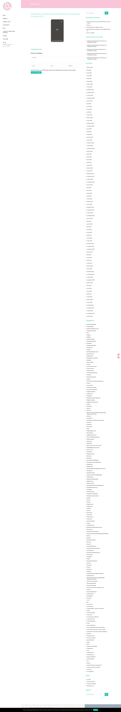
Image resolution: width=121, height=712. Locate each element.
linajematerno (90, 648)
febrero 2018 (90, 299)
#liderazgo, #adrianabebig (92, 479)
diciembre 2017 (90, 305)
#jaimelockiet (90, 466)
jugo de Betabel (90, 640)
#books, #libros (90, 362)
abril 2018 (89, 294)
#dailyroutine (90, 393)
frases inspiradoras (91, 625)
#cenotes (89, 374)
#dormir (88, 408)
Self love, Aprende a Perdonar (93, 667)
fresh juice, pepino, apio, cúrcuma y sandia (96, 629)
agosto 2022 (90, 184)
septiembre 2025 (91, 98)
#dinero (88, 404)
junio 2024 (89, 128)
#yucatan (89, 598)
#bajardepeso (90, 355)
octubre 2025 (90, 95)
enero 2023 (89, 170)
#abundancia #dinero (91, 324)
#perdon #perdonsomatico (93, 531)
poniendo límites (90, 658)
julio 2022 (89, 187)
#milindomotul (90, 504)
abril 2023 (89, 162)
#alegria (88, 335)
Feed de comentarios (91, 683)
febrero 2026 (90, 84)
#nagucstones (90, 516)
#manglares (89, 489)
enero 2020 (89, 240)
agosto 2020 (90, 224)
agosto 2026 (90, 67)
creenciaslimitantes (91, 621)
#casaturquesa (90, 370)
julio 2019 (89, 254)
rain (88, 660)
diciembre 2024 (90, 123)
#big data (89, 360)
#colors (88, 383)
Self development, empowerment (94, 665)
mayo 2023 (89, 159)
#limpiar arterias (90, 483)
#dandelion (89, 395)
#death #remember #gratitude (93, 397)
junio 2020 (89, 229)
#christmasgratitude (91, 376)
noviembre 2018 (90, 274)
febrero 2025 (90, 117)
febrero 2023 (90, 168)
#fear (88, 428)
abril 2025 (89, 112)
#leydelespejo (90, 477)
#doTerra (89, 410)
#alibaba (89, 337)
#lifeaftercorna (90, 481)
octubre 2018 (90, 277)
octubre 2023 (90, 145)
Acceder (89, 679)
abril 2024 (89, 131)
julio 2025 (89, 103)
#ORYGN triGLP (90, 525)
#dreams (89, 416)
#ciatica (88, 379)
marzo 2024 (89, 134)
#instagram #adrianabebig (92, 460)
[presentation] (57, 40)
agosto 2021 (90, 218)
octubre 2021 (90, 212)
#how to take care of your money (94, 445)
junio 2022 (89, 190)
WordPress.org (90, 685)
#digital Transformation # (92, 402)
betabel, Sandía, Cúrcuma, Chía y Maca (95, 608)
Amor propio (89, 604)
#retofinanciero (90, 550)
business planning (91, 612)
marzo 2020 (89, 238)
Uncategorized (90, 671)
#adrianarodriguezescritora (93, 328)
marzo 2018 (89, 296)
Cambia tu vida (6, 21)
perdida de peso (90, 654)
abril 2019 (89, 260)
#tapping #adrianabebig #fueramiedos (95, 573)
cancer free (89, 614)
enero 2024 (89, 140)
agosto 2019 (90, 252)
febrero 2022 (90, 201)
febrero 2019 (90, 266)
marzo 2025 (89, 114)
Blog (4, 28)
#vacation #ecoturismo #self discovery (95, 587)
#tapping (89, 571)
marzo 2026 (89, 81)
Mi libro (5, 35)
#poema (89, 537)
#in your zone (90, 449)
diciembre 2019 (90, 243)
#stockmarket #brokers (92, 560)
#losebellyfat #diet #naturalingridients (95, 485)
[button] (57, 30)
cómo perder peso (91, 619)
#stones (89, 563)
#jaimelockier (90, 464)
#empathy (89, 422)
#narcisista (89, 518)
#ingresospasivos (91, 453)
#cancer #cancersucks (92, 366)
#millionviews (90, 506)
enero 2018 (89, 302)
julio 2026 (89, 70)
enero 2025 (89, 120)
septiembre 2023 (91, 148)
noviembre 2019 (90, 246)
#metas (88, 500)
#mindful (89, 508)
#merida (89, 497)
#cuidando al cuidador (91, 387)
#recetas (89, 542)
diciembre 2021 (90, 207)
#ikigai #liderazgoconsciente (93, 447)
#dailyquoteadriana (91, 391)
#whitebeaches (90, 593)
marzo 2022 (89, 198)
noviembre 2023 (90, 142)
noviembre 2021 (90, 210)
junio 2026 (89, 72)
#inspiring (89, 458)
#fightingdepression (91, 430)
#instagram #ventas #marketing (94, 462)
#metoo (88, 502)
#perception (89, 529)
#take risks (89, 569)
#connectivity (90, 385)
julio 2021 (89, 221)
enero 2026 (89, 86)
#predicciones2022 (91, 539)
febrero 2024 (90, 137)
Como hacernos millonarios (93, 616)
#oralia (88, 523)
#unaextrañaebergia (91, 583)
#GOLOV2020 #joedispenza (93, 437)
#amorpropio (90, 347)
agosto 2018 (90, 282)
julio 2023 (89, 154)
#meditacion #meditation (92, 493)
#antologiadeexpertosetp (92, 351)
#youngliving (90, 595)
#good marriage (90, 439)
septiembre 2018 (91, 280)
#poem (88, 535)
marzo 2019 (89, 263)
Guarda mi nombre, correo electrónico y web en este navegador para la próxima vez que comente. (53, 70)
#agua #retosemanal (91, 330)
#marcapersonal (90, 491)
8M (87, 602)
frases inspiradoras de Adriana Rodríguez (96, 627)
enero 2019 (89, 268)
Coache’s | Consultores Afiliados (9, 32)
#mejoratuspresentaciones (93, 495)
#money (89, 510)
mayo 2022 (89, 193)
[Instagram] (118, 357)
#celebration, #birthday (92, 372)
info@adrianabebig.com (8, 44)
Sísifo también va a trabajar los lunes (95, 27)
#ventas (89, 589)
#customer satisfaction (92, 389)
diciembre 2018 (90, 271)
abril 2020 (89, 235)
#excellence (89, 426)
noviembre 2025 (90, 92)
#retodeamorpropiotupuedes (93, 548)
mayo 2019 (89, 257)
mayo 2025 (89, 109)
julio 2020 (89, 226)
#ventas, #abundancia (92, 591)
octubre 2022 (90, 179)
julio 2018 (89, 285)
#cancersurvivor (90, 368)
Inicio (4, 15)
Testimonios (6, 25)
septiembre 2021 (91, 215)
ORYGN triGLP (90, 652)
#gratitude (89, 441)
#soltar (88, 558)
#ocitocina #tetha (91, 521)
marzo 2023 (89, 165)
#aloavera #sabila (90, 339)
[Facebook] (118, 354)
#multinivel (89, 514)
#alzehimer (89, 343)
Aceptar (95, 709)
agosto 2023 (90, 151)
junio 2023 (89, 156)
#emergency (90, 418)
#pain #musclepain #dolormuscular (94, 527)
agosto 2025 (90, 100)
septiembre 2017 (91, 313)
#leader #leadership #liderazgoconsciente (96, 468)
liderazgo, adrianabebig (92, 646)
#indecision (89, 451)
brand (88, 610)
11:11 (88, 600)
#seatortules (90, 554)
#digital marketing (91, 400)
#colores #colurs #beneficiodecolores (95, 381)
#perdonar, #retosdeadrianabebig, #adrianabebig (97, 533)
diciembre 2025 (90, 89)
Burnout (89, 25)
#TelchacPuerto (90, 575)
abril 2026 (89, 78)
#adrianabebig (90, 326)
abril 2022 (89, 196)
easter (88, 623)
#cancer (89, 364)
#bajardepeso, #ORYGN (92, 358)
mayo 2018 (89, 291)
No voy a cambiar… (91, 32)
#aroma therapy (90, 353)
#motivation (89, 512)
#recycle (89, 544)
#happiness (89, 443)
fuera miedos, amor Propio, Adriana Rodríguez (97, 631)
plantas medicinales (91, 656)
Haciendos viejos (90, 635)
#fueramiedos (90, 432)
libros (88, 644)
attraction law (90, 606)
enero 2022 (89, 204)
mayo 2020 (89, 232)
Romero (88, 663)
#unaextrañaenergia (91, 585)
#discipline (89, 406)
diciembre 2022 (90, 173)
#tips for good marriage (92, 581)
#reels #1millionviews (91, 546)
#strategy (89, 565)
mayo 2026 (89, 75)
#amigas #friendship (91, 345)
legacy (88, 642)
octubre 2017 (90, 310)
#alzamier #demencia (91, 341)
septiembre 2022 (91, 182)
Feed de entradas (91, 681)
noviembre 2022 (90, 176)
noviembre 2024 (90, 126)
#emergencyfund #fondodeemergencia (95, 420)
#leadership (89, 470)
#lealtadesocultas (91, 472)
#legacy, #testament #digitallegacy (94, 474)
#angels (88, 349)
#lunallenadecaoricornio (92, 487)
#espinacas (89, 424)
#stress (88, 567)
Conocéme (5, 39)
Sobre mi (5, 18)
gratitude (89, 633)
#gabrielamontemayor (92, 435)
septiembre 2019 (91, 249)
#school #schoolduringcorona (93, 552)
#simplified (89, 556)
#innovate (89, 456)
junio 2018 (89, 288)
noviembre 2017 (90, 308)
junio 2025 (89, 106)
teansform (89, 669)
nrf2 (88, 650)
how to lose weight (91, 637)
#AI (88, 332)
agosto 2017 (90, 316)
